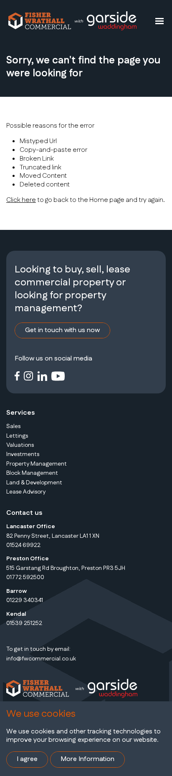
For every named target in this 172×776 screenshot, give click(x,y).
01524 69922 (23, 545)
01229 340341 (24, 600)
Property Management (36, 464)
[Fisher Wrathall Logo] (39, 21)
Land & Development (34, 483)
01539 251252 (24, 623)
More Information (87, 759)
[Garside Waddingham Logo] (105, 20)
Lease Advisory (26, 492)
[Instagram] (28, 375)
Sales (13, 426)
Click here (21, 200)
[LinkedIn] (42, 375)
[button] (159, 21)
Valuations (20, 445)
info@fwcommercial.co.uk (41, 659)
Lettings (17, 436)
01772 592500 (25, 577)
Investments (22, 454)
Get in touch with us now (62, 330)
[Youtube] (58, 375)
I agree (27, 759)
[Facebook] (17, 375)
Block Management (32, 473)
